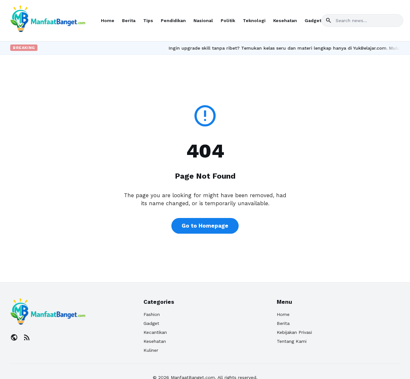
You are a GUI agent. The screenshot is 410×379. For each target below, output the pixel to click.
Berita (128, 20)
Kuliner (151, 350)
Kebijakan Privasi (294, 332)
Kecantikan (155, 332)
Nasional (203, 20)
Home (107, 20)
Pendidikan (173, 20)
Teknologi (254, 20)
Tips (148, 20)
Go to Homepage (205, 225)
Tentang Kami (292, 341)
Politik (228, 20)
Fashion (152, 314)
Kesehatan (285, 20)
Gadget (313, 20)
